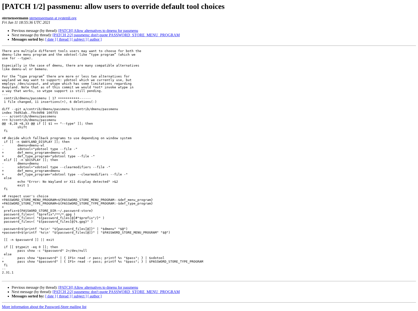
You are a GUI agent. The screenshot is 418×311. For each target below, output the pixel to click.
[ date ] (50, 39)
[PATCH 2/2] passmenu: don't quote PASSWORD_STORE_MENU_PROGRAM (116, 35)
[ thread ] (64, 39)
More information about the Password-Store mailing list (44, 307)
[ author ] (95, 39)
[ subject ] (79, 39)
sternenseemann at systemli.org (52, 18)
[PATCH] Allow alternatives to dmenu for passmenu (98, 31)
